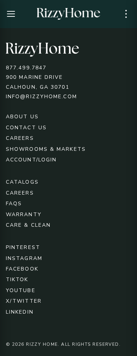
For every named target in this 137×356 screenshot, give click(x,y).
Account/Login (31, 159)
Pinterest (23, 247)
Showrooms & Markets (46, 149)
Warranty (24, 214)
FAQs (14, 203)
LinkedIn (20, 312)
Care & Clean (28, 225)
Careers (20, 138)
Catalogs (22, 182)
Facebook (22, 268)
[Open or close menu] (11, 14)
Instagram (24, 258)
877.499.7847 (26, 67)
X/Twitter (24, 301)
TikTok (17, 279)
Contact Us (26, 127)
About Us (22, 116)
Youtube (20, 290)
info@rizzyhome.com (41, 96)
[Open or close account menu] (126, 14)
